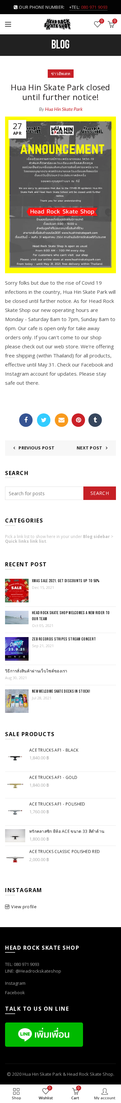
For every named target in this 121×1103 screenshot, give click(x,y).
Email (61, 420)
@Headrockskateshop (38, 971)
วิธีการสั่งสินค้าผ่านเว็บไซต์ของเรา (36, 671)
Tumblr (95, 420)
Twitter (43, 420)
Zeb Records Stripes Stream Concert (64, 639)
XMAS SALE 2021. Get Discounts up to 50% (66, 581)
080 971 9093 (94, 7)
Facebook (26, 420)
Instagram (15, 983)
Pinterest (78, 420)
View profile (24, 907)
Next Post (90, 448)
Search (99, 493)
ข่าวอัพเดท (60, 73)
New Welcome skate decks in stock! (61, 691)
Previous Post (36, 448)
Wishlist (102, 21)
